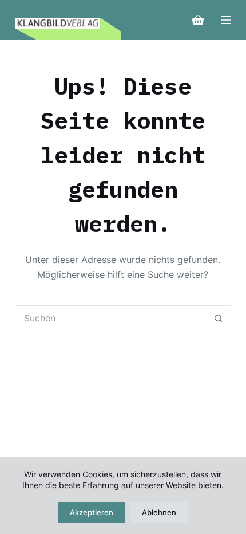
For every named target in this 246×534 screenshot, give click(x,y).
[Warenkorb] (198, 20)
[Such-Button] (218, 318)
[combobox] (110, 318)
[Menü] (226, 20)
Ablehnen (159, 512)
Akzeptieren (91, 512)
